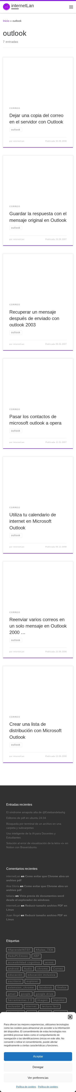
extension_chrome (21, 987)
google (25, 993)
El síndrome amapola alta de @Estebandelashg (35, 812)
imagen (42, 1000)
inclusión (14, 1006)
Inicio (6, 20)
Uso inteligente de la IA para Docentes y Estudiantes (31, 835)
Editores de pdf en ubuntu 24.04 (26, 818)
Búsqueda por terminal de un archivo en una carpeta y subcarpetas (33, 825)
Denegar (38, 1067)
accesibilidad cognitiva (24, 962)
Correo (58, 968)
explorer (32, 981)
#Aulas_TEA (44, 949)
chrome (42, 968)
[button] (70, 1017)
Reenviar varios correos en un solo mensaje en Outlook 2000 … (38, 626)
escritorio (14, 981)
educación (15, 974)
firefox (61, 987)
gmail (12, 993)
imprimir (59, 1000)
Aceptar (38, 1056)
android (13, 968)
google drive (44, 993)
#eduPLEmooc (18, 956)
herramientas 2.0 (20, 1000)
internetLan (18, 141)
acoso (49, 962)
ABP (36, 956)
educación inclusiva (41, 974)
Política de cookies (26, 1086)
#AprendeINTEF (19, 949)
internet (31, 1006)
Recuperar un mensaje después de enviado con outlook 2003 (34, 319)
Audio (28, 968)
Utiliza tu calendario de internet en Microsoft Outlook (32, 521)
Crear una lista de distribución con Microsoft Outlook (35, 731)
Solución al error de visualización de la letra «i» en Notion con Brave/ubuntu (37, 845)
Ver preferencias (38, 1077)
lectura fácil (50, 1006)
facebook (45, 987)
